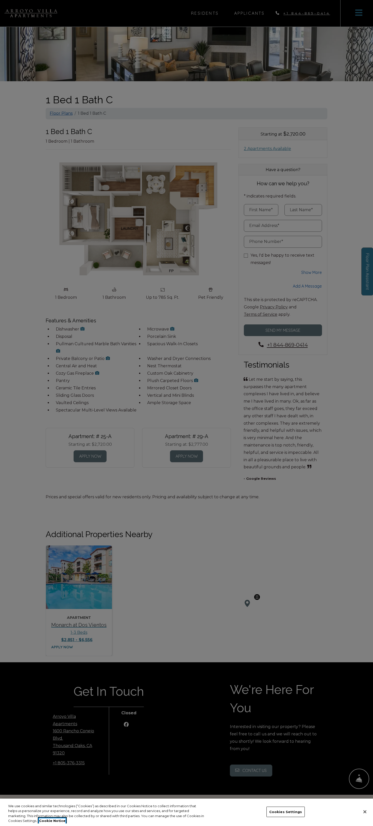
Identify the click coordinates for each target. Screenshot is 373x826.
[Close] (364, 811)
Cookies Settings (285, 812)
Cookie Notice (52, 821)
